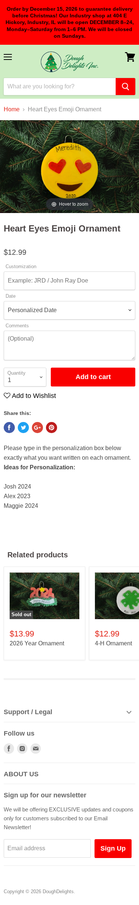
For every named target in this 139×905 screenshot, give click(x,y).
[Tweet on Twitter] (23, 427)
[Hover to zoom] (69, 166)
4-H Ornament (113, 643)
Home (12, 109)
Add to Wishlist (33, 395)
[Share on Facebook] (9, 427)
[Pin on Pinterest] (51, 427)
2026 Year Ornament (37, 643)
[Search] (125, 86)
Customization (21, 266)
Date (11, 296)
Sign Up (113, 848)
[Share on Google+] (37, 427)
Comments (17, 325)
